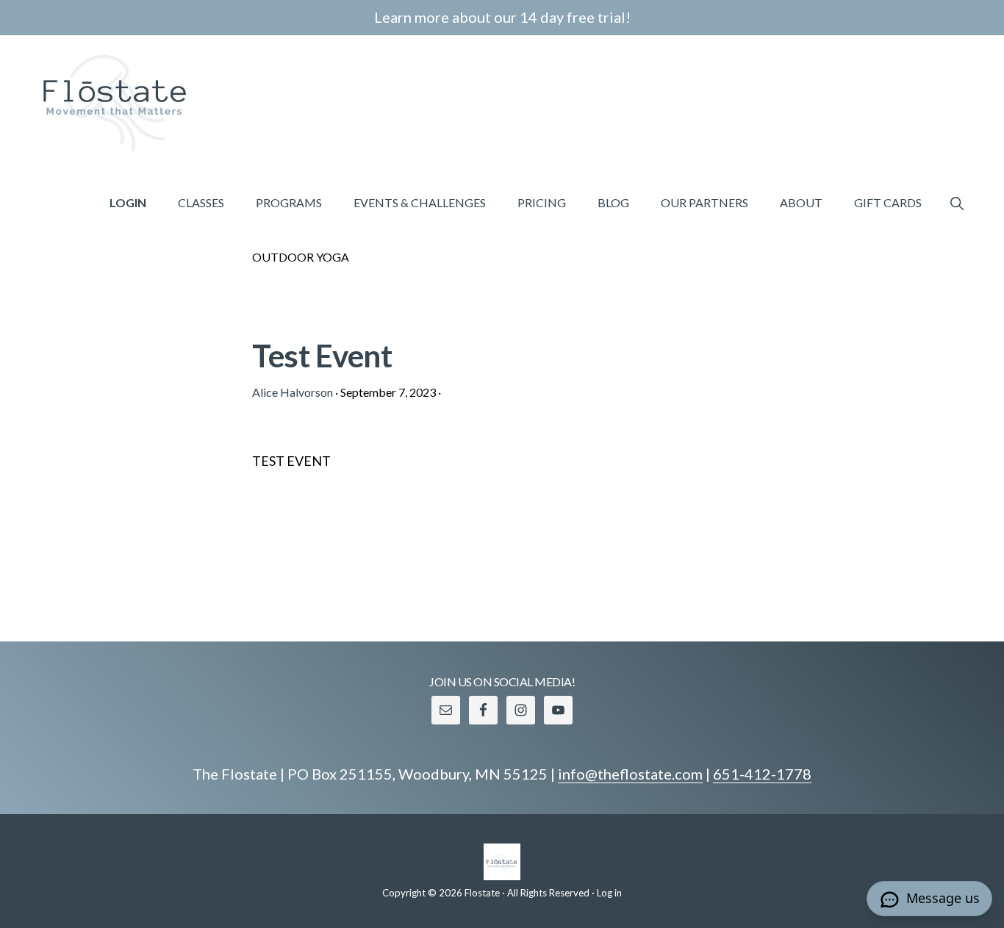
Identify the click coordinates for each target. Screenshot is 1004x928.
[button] (957, 202)
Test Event (322, 355)
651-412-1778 (762, 774)
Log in (609, 893)
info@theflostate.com (630, 774)
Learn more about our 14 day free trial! (502, 17)
